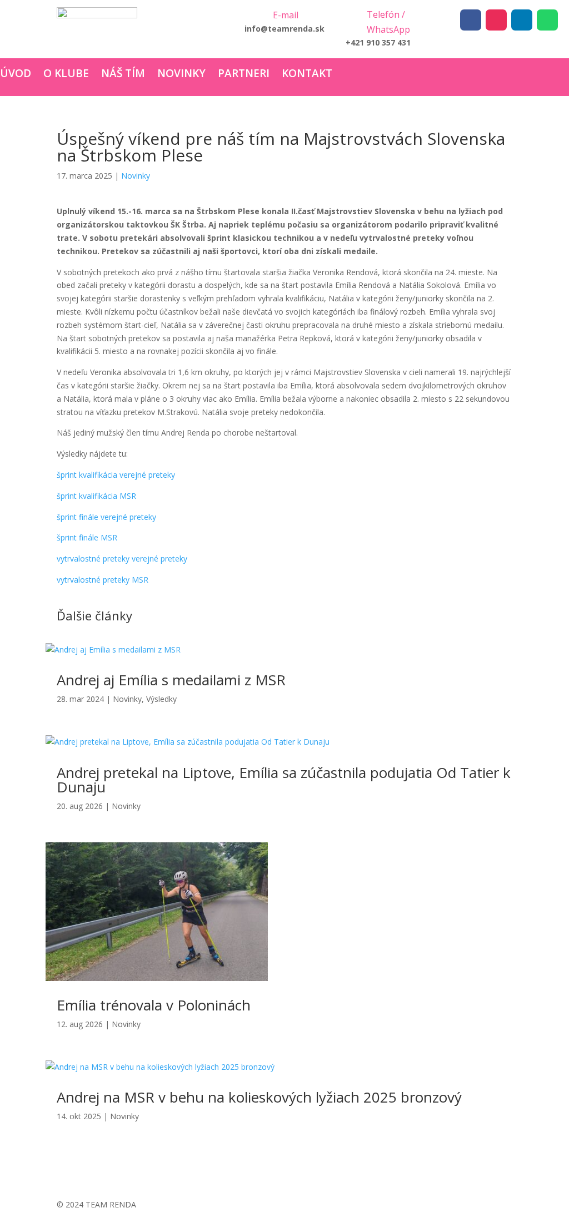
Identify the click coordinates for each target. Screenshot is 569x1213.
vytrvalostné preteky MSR (102, 579)
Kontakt (307, 74)
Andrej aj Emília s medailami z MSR (171, 680)
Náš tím (123, 74)
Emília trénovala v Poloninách (154, 1005)
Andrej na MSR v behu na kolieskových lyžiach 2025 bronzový (259, 1097)
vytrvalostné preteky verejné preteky (122, 558)
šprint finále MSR (87, 537)
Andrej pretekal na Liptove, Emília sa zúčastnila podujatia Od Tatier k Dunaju (284, 779)
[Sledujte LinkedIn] (521, 20)
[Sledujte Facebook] (470, 20)
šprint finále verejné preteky (106, 517)
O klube (66, 74)
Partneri (243, 74)
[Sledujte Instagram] (496, 20)
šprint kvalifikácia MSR (96, 496)
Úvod (15, 74)
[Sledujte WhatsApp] (547, 20)
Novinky (181, 74)
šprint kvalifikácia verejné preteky (116, 474)
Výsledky (161, 699)
